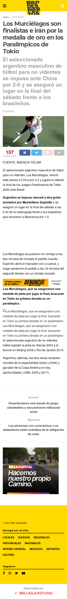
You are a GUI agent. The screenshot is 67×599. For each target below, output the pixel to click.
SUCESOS (24, 537)
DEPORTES (18, 16)
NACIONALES (33, 543)
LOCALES (8, 537)
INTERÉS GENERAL (14, 549)
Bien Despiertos (19, 522)
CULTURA (8, 554)
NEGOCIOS (36, 549)
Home (6, 16)
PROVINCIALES (12, 543)
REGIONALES (42, 537)
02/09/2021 (9, 111)
